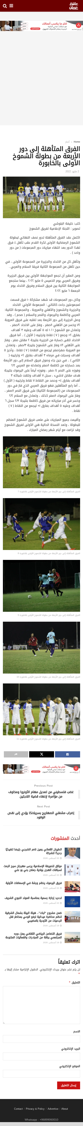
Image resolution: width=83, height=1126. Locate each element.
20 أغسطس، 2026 (51, 858)
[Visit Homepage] (73, 6)
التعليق (74, 982)
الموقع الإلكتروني (69, 1066)
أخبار (67, 142)
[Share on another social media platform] (16, 754)
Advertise (53, 1108)
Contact (18, 1108)
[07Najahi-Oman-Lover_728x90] (41, 26)
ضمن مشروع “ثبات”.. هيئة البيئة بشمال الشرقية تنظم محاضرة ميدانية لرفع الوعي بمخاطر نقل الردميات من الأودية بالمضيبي (33, 916)
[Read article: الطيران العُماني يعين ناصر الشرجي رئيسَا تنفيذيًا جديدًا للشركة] (72, 853)
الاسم (76, 1031)
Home (77, 142)
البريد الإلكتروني (70, 1049)
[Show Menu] (11, 6)
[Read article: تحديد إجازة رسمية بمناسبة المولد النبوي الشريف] (72, 901)
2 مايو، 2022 (72, 171)
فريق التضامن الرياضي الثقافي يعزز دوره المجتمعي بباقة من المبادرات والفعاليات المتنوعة (33, 935)
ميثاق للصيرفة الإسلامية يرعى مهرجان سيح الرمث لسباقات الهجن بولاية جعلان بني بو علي (33, 868)
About (64, 1108)
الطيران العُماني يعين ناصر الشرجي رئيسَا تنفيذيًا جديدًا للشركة (34, 851)
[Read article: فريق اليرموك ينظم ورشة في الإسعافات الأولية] (72, 886)
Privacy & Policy (35, 1108)
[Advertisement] (41, 83)
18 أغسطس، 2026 (51, 942)
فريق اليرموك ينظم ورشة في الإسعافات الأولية (34, 883)
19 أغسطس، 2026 (51, 925)
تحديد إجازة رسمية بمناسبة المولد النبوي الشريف (33, 898)
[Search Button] (5, 6)
